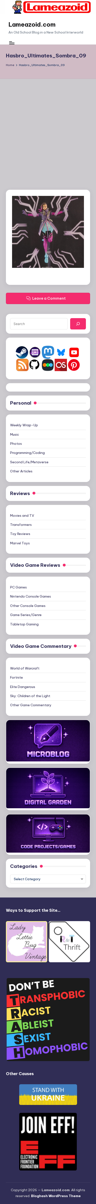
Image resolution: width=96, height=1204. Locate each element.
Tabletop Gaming (24, 624)
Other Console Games (28, 605)
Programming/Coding (27, 452)
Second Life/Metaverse (29, 462)
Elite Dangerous (22, 687)
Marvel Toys (20, 543)
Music (14, 434)
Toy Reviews (20, 534)
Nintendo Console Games (30, 596)
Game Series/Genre (26, 615)
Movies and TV (22, 515)
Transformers (21, 524)
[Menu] (11, 42)
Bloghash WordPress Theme (56, 1196)
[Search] (78, 323)
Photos (16, 443)
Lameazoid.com (32, 24)
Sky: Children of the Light (30, 696)
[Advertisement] (48, 129)
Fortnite (16, 677)
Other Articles (21, 471)
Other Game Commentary (30, 705)
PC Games (18, 587)
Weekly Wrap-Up (24, 425)
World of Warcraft (24, 668)
